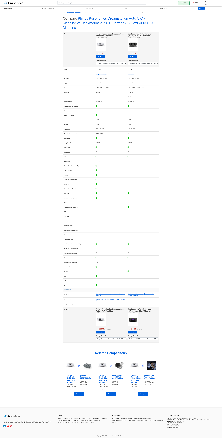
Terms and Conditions (63, 420)
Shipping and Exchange (63, 422)
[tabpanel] (79, 378)
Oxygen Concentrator (48, 8)
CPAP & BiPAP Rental (142, 420)
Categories (77, 418)
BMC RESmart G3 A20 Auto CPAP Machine (117, 377)
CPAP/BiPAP (132, 420)
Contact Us (97, 420)
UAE (196, 3)
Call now (201, 8)
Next (161, 380)
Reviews (84, 418)
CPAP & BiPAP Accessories (156, 420)
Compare (79, 393)
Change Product (101, 60)
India (184, 3)
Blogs (126, 8)
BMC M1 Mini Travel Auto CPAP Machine (149, 377)
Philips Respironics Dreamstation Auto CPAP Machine (71, 378)
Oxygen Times (70, 12)
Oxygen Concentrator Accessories (142, 418)
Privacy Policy (74, 420)
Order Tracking (75, 422)
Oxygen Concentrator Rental (119, 420)
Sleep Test (114, 422)
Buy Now (100, 56)
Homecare (104, 418)
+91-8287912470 (177, 427)
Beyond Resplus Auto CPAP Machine (85, 377)
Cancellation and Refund (86, 420)
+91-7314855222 (174, 426)
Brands (70, 418)
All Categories (115, 418)
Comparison (163, 8)
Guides (65, 418)
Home (59, 418)
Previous (61, 380)
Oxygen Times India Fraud (87, 422)
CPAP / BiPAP (89, 8)
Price (90, 418)
